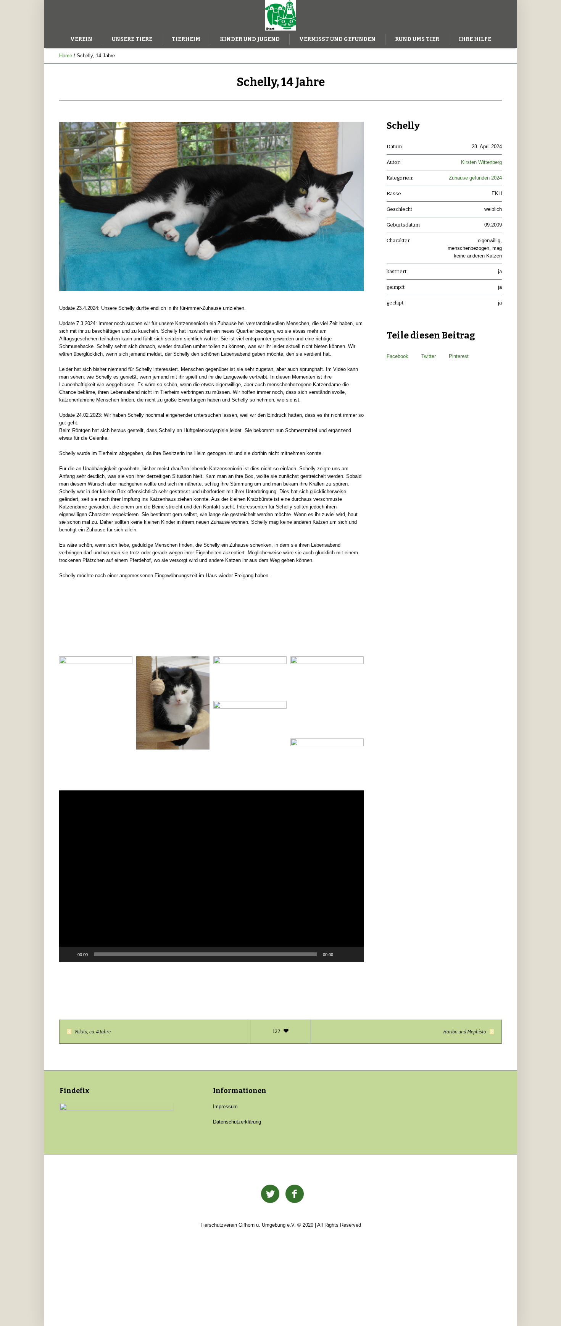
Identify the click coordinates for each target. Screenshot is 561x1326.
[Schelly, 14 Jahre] (211, 206)
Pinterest (459, 356)
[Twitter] (270, 1194)
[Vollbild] (354, 954)
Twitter (428, 356)
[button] (211, 867)
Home (65, 55)
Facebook (397, 356)
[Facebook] (294, 1194)
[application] (211, 876)
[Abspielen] (69, 954)
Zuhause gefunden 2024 (475, 178)
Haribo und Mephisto (464, 1032)
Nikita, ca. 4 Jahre (93, 1032)
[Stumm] (341, 954)
